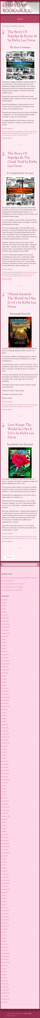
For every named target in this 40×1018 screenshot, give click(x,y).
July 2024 (3, 676)
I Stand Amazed (20, 406)
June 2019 (4, 861)
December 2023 (5, 697)
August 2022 (4, 746)
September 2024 (5, 669)
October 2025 (4, 630)
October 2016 (4, 959)
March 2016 (4, 980)
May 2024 (3, 682)
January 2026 (4, 621)
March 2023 (4, 724)
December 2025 (5, 624)
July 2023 (3, 712)
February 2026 (5, 618)
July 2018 (3, 895)
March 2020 (4, 834)
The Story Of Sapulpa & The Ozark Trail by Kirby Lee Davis (22, 160)
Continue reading (8, 128)
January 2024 (4, 694)
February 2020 (5, 837)
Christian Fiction (27, 404)
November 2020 (5, 810)
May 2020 (3, 828)
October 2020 (4, 813)
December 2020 (5, 807)
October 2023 (4, 703)
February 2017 (5, 947)
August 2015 (4, 1002)
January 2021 (4, 804)
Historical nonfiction (29, 131)
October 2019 (4, 849)
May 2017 (3, 938)
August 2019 (4, 855)
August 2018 (4, 892)
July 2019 (3, 859)
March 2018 (4, 907)
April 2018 (3, 904)
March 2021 (4, 798)
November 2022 (5, 737)
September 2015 (5, 999)
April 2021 (3, 794)
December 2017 (5, 916)
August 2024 (4, 673)
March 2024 (4, 688)
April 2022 (3, 758)
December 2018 (5, 880)
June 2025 (4, 642)
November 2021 (5, 773)
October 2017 (4, 923)
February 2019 (5, 874)
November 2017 (5, 919)
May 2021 (3, 791)
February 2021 (5, 801)
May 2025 (3, 645)
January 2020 (4, 840)
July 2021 (3, 785)
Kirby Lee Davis (28, 133)
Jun (3, 424)
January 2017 (4, 950)
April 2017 (3, 941)
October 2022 (4, 740)
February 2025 (5, 654)
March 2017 (4, 944)
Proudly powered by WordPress (15, 1013)
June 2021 (4, 788)
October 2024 (4, 666)
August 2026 (4, 599)
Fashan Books (12, 406)
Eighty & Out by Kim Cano (7, 580)
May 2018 (3, 901)
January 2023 (4, 730)
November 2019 (5, 846)
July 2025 (3, 639)
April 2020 (3, 831)
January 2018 (4, 913)
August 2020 (4, 819)
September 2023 (5, 706)
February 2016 (5, 983)
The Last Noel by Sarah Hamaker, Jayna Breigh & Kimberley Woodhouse (19, 577)
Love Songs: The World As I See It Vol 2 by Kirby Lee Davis (21, 431)
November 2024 (5, 663)
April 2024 (3, 685)
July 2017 (3, 932)
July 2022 (3, 749)
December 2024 (5, 660)
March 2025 (4, 651)
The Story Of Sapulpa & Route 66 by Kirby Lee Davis (22, 36)
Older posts (9, 557)
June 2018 (4, 898)
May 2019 (3, 865)
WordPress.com (12, 1015)
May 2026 (3, 609)
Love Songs (34, 538)
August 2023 (4, 709)
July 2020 (3, 822)
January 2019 (4, 877)
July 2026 (3, 602)
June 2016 (4, 971)
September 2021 (5, 779)
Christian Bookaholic (17, 8)
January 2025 (4, 657)
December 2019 (5, 843)
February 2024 (5, 691)
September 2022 (5, 743)
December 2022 (5, 734)
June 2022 (4, 752)
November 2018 (5, 883)
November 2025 (5, 627)
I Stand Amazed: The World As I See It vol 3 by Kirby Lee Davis (22, 300)
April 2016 (3, 977)
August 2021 (4, 782)
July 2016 (3, 968)
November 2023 (5, 700)
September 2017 (5, 926)
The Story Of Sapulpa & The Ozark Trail (21, 276)
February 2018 (5, 910)
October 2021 (4, 776)
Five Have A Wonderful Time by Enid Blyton (12, 587)
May (3, 31)
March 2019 (4, 871)
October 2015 (4, 996)
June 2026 (4, 605)
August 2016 (4, 965)
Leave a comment (7, 138)
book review (21, 133)
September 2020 (5, 816)
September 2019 (5, 852)
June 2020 (4, 825)
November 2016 (5, 956)
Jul (3, 293)
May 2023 (3, 718)
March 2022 (4, 761)
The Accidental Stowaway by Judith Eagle (11, 590)
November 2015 (5, 993)
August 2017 (4, 929)
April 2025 (3, 648)
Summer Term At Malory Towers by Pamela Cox (13, 583)
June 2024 (4, 679)
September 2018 (5, 889)
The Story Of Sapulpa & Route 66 (19, 135)
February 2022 (5, 764)
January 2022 (4, 767)
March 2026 (4, 615)
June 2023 (4, 715)
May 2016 (3, 974)
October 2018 (4, 886)
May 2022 (3, 755)
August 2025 (4, 636)
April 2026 (3, 612)
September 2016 (5, 962)
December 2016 (5, 953)
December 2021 (5, 770)
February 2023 (5, 727)
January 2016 (4, 986)
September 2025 (5, 633)
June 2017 (4, 935)
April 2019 (3, 868)
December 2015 (5, 990)
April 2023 (3, 721)
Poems (35, 536)
